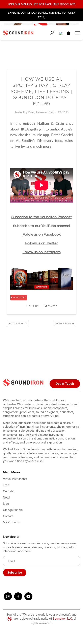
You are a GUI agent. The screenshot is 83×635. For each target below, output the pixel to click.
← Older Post (18, 323)
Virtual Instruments (15, 479)
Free (6, 485)
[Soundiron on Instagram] (8, 599)
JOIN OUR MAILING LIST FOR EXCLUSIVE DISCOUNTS (42, 4)
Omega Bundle (13, 510)
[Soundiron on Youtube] (28, 599)
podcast (19, 297)
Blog (6, 503)
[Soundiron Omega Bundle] (41, 289)
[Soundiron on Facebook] (18, 599)
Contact (8, 516)
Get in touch (65, 383)
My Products (11, 522)
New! (6, 497)
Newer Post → (64, 323)
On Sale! (8, 491)
